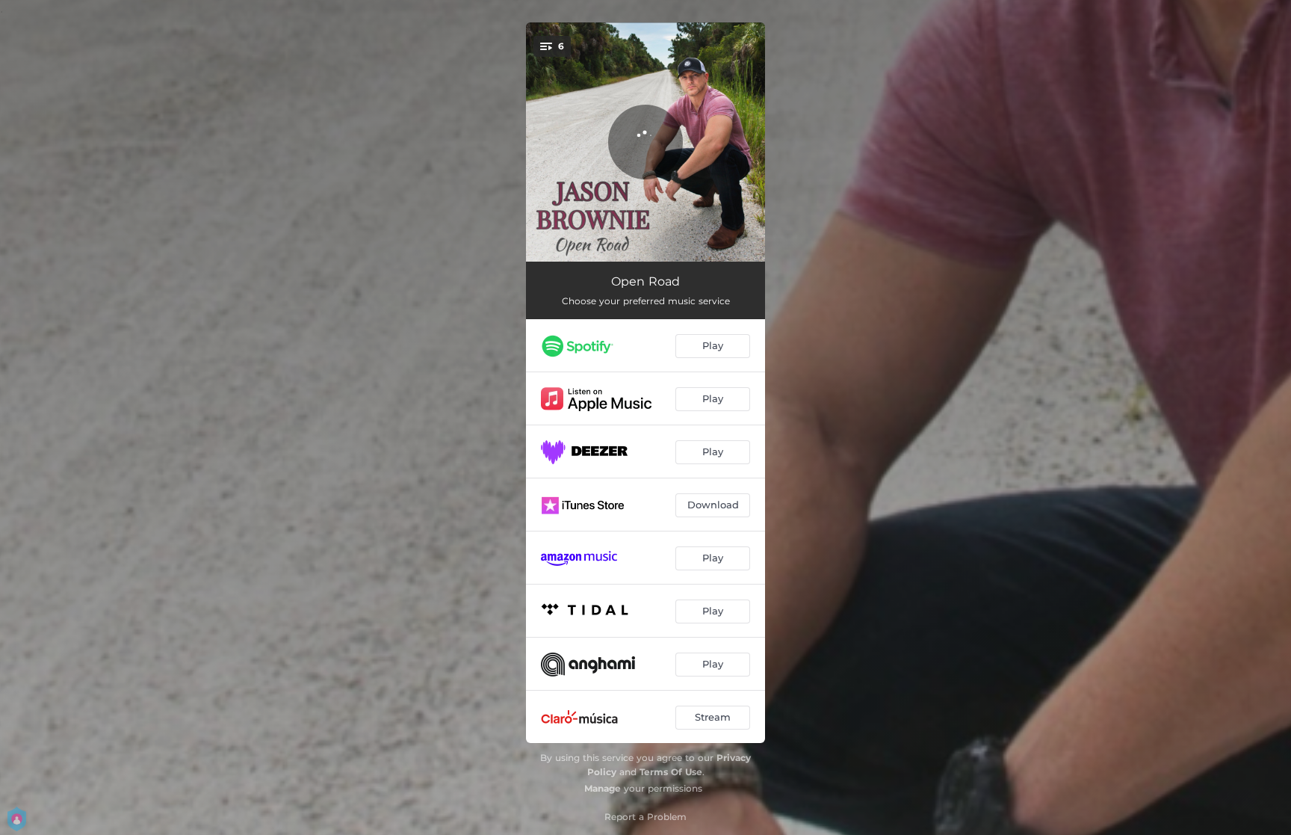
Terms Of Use (671, 771)
